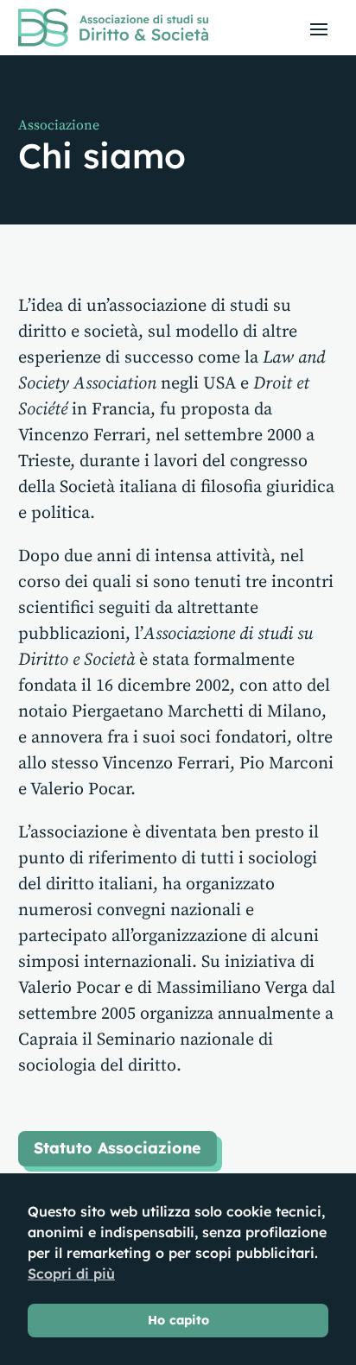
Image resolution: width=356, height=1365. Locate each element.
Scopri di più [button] (71, 1273)
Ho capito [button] (178, 1320)
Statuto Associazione (117, 1148)
